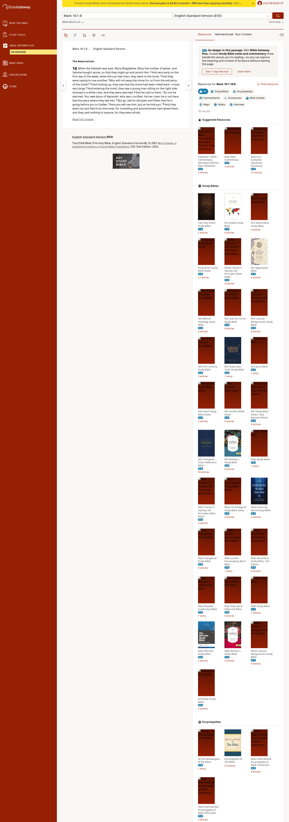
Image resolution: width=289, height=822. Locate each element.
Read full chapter (83, 119)
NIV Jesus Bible (259, 366)
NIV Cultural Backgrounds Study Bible (262, 321)
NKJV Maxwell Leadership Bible (207, 608)
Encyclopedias (211, 722)
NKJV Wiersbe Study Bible (205, 652)
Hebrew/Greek (224, 34)
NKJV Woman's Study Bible (232, 652)
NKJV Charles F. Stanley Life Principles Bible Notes (206, 512)
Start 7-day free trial (217, 71)
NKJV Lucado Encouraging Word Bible (235, 561)
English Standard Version (89, 137)
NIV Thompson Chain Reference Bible (207, 462)
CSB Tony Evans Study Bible (206, 224)
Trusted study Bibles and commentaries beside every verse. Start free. (160, 3)
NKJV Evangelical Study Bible (207, 560)
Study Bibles (210, 186)
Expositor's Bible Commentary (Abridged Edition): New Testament (208, 161)
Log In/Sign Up (273, 3)
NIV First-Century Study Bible (207, 368)
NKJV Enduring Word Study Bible (260, 509)
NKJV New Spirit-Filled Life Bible (233, 608)
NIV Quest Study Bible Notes (207, 413)
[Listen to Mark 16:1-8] (103, 35)
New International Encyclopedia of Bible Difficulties (208, 809)
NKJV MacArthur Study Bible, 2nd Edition (260, 561)
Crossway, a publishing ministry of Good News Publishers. (124, 144)
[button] (270, 3)
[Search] (278, 15)
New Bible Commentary (231, 158)
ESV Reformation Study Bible (260, 224)
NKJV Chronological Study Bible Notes (235, 509)
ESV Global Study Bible (233, 224)
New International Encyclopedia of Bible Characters (261, 761)
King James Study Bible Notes (208, 269)
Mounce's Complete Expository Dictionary (256, 161)
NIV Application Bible (259, 269)
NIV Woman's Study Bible (231, 461)
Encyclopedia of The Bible (233, 760)
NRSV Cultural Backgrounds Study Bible (262, 654)
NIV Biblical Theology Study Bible (206, 321)
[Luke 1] (188, 85)
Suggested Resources (216, 120)
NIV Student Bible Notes (234, 413)
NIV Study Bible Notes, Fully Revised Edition (259, 414)
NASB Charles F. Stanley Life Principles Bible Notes (233, 272)
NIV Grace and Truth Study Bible (234, 368)
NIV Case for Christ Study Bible (235, 320)
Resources (204, 34)
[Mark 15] (63, 85)
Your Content (243, 34)
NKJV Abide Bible (260, 459)
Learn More (244, 71)
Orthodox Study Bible (207, 700)
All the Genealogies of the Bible (209, 760)
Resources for (217, 84)
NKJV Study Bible (260, 606)
